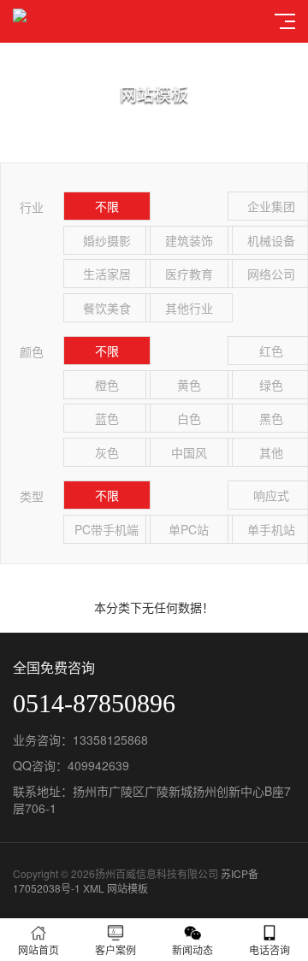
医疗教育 (189, 273)
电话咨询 (269, 949)
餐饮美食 (107, 307)
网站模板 (127, 888)
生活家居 (107, 273)
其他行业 (189, 307)
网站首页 (38, 949)
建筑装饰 (189, 240)
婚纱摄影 (107, 240)
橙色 (107, 384)
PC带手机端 (106, 529)
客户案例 (115, 949)
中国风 (189, 452)
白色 (189, 418)
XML (93, 888)
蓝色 (107, 418)
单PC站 (189, 529)
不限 (107, 206)
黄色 (189, 384)
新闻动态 (192, 949)
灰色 (107, 452)
